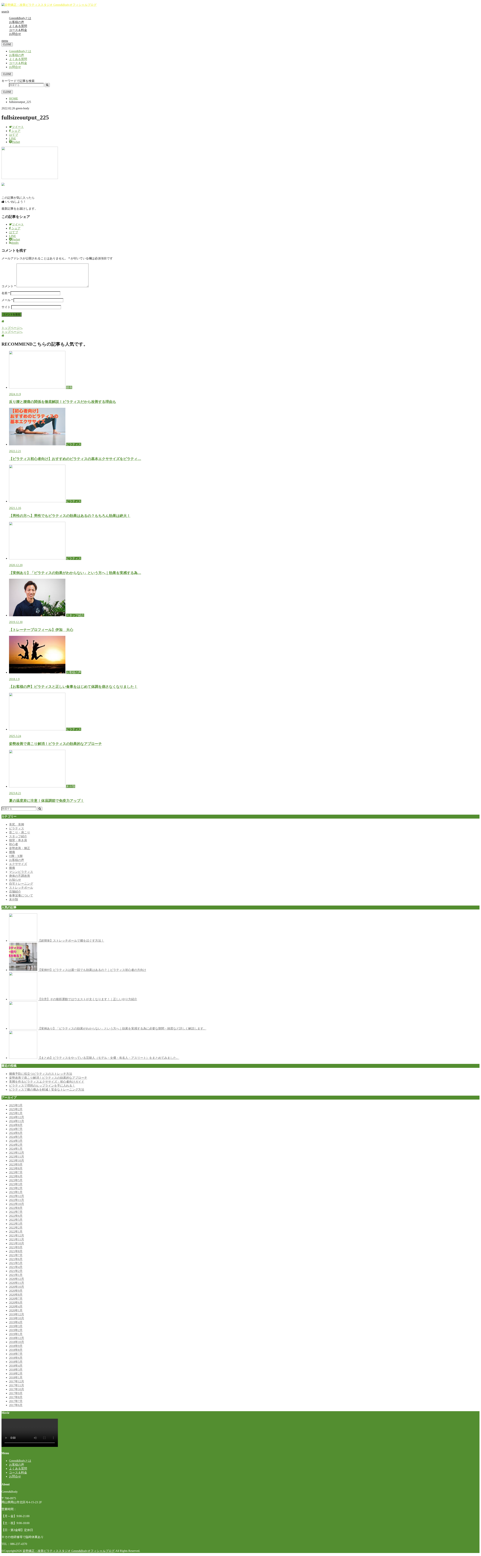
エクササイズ (18, 864)
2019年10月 (16, 1318)
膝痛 (12, 867)
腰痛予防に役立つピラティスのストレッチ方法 (40, 1073)
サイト (6, 307)
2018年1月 (16, 1377)
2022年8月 (16, 1207)
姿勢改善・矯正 (19, 848)
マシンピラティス (21, 871)
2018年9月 (16, 1346)
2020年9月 (16, 1290)
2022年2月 (16, 1227)
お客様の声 (16, 22)
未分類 (13, 899)
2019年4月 (16, 1322)
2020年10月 (16, 1286)
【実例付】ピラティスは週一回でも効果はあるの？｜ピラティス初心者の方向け (92, 969)
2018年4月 (16, 1365)
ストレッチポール (21, 887)
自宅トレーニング (21, 883)
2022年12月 (16, 1196)
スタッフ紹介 (18, 836)
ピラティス (16, 828)
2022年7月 (16, 1211)
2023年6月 (16, 1176)
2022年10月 (16, 1204)
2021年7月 (16, 1255)
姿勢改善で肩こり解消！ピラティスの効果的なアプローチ (48, 1077)
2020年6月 (16, 1302)
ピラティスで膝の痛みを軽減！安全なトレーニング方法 (46, 1089)
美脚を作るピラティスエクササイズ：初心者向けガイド (46, 1081)
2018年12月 (16, 1338)
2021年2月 (16, 1271)
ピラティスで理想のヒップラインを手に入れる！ (42, 1085)
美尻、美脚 (16, 824)
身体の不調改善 (19, 875)
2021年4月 (16, 1267)
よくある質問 (18, 26)
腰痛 (12, 852)
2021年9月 (16, 1247)
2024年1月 (16, 1148)
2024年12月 (16, 1117)
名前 (6, 293)
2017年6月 (16, 1405)
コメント (9, 286)
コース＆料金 (18, 30)
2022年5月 (16, 1219)
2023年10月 (16, 1160)
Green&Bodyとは (20, 18)
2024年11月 (16, 1121)
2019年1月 (16, 1334)
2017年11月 (16, 1385)
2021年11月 (16, 1239)
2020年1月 (16, 1310)
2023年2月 (16, 1188)
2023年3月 (16, 1184)
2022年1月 (16, 1231)
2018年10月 (16, 1342)
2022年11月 (16, 1200)
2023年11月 (16, 1156)
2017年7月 (16, 1401)
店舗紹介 (15, 891)
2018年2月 (16, 1373)
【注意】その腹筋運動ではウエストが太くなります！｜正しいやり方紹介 (87, 999)
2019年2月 (16, 1330)
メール (7, 300)
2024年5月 (16, 1136)
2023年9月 (16, 1164)
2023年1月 (16, 1192)
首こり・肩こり (19, 832)
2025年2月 (16, 1109)
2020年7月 (16, 1298)
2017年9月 (16, 1393)
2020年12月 (16, 1278)
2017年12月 (16, 1381)
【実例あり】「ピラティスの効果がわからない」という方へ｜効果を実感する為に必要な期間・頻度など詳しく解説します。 (122, 1028)
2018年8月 (16, 1349)
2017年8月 (16, 1397)
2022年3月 (16, 1223)
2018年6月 (16, 1357)
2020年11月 (16, 1282)
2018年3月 (16, 1369)
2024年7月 (16, 1129)
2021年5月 (16, 1263)
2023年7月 (16, 1172)
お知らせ (15, 879)
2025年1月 (16, 1113)
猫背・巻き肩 (18, 840)
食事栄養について (21, 895)
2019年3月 (16, 1326)
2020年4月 (16, 1306)
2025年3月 (16, 1105)
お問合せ (15, 34)
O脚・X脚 (16, 856)
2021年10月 (16, 1243)
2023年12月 (16, 1152)
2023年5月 (16, 1180)
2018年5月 (16, 1361)
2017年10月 (16, 1389)
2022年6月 (16, 1215)
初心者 (13, 844)
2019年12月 (16, 1314)
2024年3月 (16, 1140)
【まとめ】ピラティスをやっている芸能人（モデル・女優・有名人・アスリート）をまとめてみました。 (108, 1057)
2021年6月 (16, 1259)
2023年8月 (16, 1168)
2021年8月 (16, 1251)
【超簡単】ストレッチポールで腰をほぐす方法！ (71, 940)
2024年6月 (16, 1133)
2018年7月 (16, 1353)
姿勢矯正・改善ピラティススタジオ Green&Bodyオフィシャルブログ (69, 1550)
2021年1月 (16, 1275)
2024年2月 (16, 1144)
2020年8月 (16, 1294)
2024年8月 (16, 1125)
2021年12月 (16, 1235)
